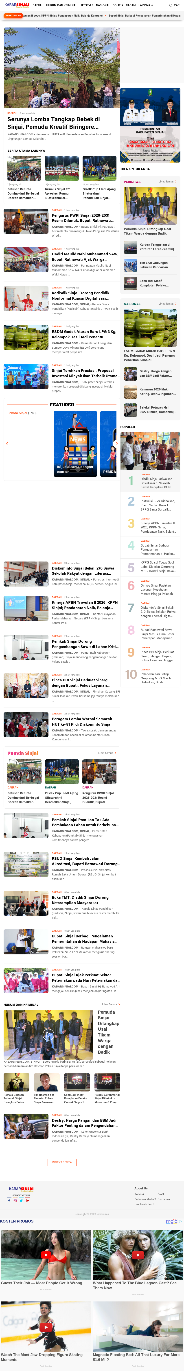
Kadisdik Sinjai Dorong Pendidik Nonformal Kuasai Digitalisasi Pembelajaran (80, 296)
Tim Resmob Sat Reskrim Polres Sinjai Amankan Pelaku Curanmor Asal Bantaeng (45, 1099)
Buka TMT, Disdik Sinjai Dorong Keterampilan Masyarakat (80, 900)
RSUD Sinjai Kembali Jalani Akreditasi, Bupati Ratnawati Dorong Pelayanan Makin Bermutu (85, 862)
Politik (118, 5)
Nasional (103, 5)
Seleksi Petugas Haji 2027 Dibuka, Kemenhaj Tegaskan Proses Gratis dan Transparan (157, 410)
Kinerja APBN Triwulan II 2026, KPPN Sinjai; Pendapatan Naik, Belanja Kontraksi (85, 606)
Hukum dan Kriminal (61, 5)
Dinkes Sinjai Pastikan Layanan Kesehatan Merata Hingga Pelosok (157, 590)
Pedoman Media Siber (145, 1199)
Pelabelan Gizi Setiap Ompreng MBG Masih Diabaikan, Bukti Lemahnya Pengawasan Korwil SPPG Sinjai (157, 679)
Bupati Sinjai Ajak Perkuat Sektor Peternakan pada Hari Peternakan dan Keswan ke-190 (86, 978)
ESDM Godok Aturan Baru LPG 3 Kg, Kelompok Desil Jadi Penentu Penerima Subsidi (84, 335)
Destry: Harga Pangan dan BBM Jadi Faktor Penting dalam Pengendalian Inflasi (84, 1124)
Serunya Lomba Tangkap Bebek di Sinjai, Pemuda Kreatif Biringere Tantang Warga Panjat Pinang (53, 124)
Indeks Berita (62, 1162)
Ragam (131, 5)
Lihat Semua (105, 753)
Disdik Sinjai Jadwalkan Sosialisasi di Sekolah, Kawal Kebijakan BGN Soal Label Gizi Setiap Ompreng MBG (156, 483)
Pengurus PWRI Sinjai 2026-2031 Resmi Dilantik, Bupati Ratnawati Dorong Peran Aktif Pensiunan (81, 219)
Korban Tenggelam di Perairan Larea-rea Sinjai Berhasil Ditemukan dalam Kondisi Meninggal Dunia (158, 247)
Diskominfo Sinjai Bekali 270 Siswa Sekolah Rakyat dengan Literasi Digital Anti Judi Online (83, 572)
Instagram (15, 1206)
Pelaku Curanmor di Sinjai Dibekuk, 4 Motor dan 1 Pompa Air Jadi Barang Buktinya (107, 1099)
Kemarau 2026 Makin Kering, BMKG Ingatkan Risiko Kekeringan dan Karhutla (156, 392)
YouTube (27, 1206)
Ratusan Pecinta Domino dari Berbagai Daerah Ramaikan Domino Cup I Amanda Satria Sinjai (23, 194)
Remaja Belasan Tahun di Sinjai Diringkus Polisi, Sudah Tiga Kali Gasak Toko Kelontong (14, 1099)
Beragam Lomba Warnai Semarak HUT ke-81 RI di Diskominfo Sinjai (82, 722)
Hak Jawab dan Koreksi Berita (145, 1204)
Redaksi (139, 1194)
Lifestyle (86, 5)
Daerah (38, 5)
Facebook (9, 1206)
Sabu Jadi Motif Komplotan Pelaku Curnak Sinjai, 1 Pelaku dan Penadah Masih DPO (75, 1099)
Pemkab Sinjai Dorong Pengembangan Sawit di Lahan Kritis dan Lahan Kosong (85, 645)
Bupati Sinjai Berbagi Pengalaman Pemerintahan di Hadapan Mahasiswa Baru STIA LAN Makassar (86, 939)
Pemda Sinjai (17, 413)
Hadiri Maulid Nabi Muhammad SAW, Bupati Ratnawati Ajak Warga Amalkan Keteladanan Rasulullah (85, 257)
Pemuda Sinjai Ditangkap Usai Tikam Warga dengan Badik (147, 231)
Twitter (21, 1206)
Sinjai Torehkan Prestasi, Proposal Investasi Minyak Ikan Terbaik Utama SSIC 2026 (85, 374)
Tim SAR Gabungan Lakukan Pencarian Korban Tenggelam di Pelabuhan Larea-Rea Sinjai (155, 265)
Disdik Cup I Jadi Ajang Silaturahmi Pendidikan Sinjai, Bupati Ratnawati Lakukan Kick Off (99, 194)
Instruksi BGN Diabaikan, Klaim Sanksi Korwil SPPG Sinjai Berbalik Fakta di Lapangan (158, 506)
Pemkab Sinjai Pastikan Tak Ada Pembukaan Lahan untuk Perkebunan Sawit (85, 823)
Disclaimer (164, 1199)
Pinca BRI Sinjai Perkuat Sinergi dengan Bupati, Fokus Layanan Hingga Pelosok (80, 683)
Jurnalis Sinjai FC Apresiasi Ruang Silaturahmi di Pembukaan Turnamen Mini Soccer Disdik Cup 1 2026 (62, 194)
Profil (161, 1194)
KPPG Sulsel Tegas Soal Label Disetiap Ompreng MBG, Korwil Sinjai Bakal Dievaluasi (157, 567)
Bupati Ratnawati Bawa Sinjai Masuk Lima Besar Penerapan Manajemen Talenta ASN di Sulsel (157, 634)
